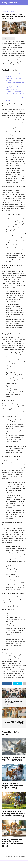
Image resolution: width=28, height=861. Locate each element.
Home (4, 11)
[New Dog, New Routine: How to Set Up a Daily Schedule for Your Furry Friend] (14, 828)
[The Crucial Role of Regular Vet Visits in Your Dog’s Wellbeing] (14, 772)
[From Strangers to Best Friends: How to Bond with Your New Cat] (14, 27)
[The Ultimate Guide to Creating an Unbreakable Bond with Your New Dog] (14, 800)
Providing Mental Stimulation (14, 91)
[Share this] (7, 683)
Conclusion (9, 100)
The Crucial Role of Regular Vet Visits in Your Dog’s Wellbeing (13, 785)
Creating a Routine (11, 89)
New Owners (10, 11)
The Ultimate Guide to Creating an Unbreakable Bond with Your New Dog (13, 813)
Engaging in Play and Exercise (14, 87)
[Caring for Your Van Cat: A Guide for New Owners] (14, 746)
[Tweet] (17, 683)
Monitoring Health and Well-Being (15, 98)
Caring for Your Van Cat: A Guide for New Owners (13, 758)
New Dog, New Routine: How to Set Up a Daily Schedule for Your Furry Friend (12, 842)
